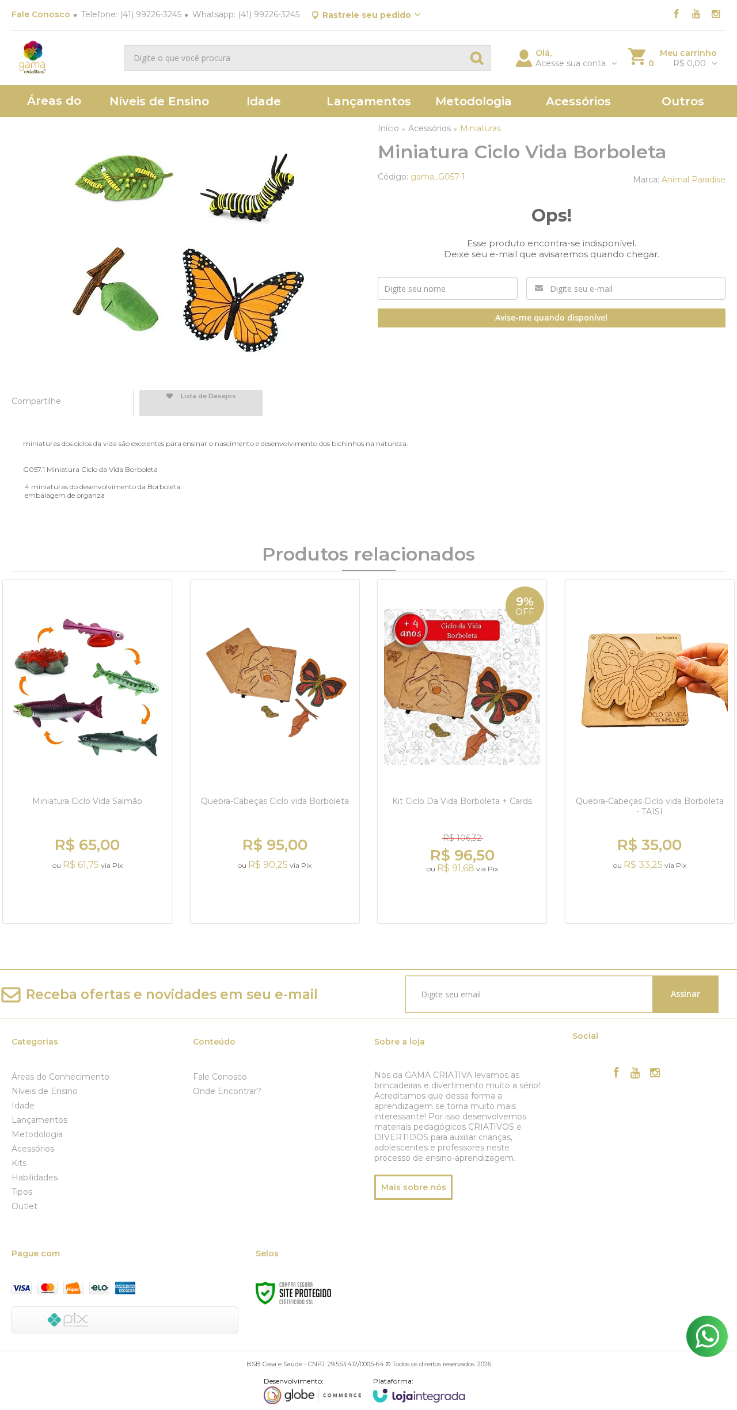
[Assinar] (686, 994)
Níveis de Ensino (45, 1091)
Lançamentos (39, 1120)
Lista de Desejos (207, 396)
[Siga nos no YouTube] (635, 1074)
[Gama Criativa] (63, 57)
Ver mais (89, 899)
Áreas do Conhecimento (60, 1077)
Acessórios (429, 128)
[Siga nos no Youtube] (696, 14)
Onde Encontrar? (227, 1091)
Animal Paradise (693, 179)
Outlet (24, 1206)
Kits (19, 1163)
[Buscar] (476, 58)
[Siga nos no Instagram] (715, 14)
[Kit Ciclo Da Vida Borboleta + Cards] (462, 752)
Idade (23, 1105)
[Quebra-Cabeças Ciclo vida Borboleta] (275, 752)
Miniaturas (480, 128)
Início (388, 128)
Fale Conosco (41, 14)
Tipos (22, 1192)
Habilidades (35, 1177)
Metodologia (37, 1134)
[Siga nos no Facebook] (676, 14)
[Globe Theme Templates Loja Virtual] (313, 1390)
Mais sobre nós (413, 1187)
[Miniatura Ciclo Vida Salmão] (87, 752)
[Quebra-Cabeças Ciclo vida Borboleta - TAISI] (650, 752)
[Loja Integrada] (419, 1390)
